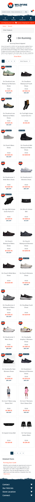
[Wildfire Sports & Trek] (17, 5)
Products (5, 19)
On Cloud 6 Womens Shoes (26, 274)
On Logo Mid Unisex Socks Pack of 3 (8, 210)
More (30, 19)
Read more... (7, 474)
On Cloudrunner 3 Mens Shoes (9, 338)
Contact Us (22, 19)
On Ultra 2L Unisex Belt (26, 210)
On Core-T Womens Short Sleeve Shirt (26, 402)
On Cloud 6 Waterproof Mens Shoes (8, 243)
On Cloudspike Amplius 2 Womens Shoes (26, 339)
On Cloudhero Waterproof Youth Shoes (26, 84)
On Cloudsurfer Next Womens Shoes (8, 370)
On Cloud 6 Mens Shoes (8, 146)
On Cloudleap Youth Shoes (26, 306)
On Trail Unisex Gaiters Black (26, 434)
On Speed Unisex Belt (9, 433)
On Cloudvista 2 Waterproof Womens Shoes (26, 371)
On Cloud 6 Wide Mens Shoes (9, 274)
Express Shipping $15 (19, 23)
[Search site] (26, 12)
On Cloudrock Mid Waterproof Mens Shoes (26, 147)
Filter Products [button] (7, 30)
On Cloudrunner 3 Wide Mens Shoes (9, 178)
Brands (14, 19)
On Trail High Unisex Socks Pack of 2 (26, 114)
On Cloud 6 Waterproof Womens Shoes (26, 243)
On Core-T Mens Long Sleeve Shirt (9, 402)
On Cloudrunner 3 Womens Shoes (26, 178)
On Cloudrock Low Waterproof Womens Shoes (9, 84)
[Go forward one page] (14, 61)
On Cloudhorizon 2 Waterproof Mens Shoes (9, 307)
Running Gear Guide (9, 463)
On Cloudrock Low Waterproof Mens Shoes (9, 115)
